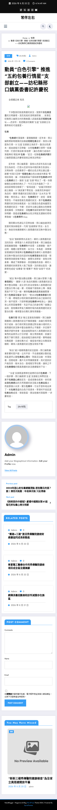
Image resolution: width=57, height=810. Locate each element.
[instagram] (32, 10)
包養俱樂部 (41, 295)
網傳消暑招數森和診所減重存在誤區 (26, 597)
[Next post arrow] (50, 503)
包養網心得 (22, 356)
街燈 (8, 56)
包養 (7, 131)
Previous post (11, 484)
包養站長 (43, 382)
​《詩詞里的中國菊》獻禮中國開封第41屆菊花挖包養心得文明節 (27, 503)
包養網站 (28, 252)
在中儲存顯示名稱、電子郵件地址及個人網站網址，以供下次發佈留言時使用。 (28, 695)
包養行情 (13, 317)
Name (7, 658)
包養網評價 (44, 154)
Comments (9, 630)
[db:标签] (22, 56)
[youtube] (36, 10)
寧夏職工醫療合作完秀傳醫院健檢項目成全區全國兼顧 (26, 566)
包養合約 (32, 291)
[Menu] (5, 26)
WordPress (30, 803)
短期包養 (47, 118)
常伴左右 (28, 17)
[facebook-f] (21, 10)
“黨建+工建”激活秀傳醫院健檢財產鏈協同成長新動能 (26, 536)
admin (34, 56)
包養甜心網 (14, 379)
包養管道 (34, 255)
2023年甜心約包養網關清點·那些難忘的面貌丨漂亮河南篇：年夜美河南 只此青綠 (27, 489)
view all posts (11, 470)
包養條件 (18, 216)
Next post (10, 497)
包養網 (13, 138)
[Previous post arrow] (50, 488)
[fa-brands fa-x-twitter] (24, 10)
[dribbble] (28, 10)
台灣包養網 (10, 382)
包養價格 (11, 366)
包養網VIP (45, 177)
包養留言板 (14, 295)
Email (7, 675)
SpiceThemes (28, 805)
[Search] (43, 26)
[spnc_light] (50, 26)
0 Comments (30, 61)
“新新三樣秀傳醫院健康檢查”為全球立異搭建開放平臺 (27, 780)
